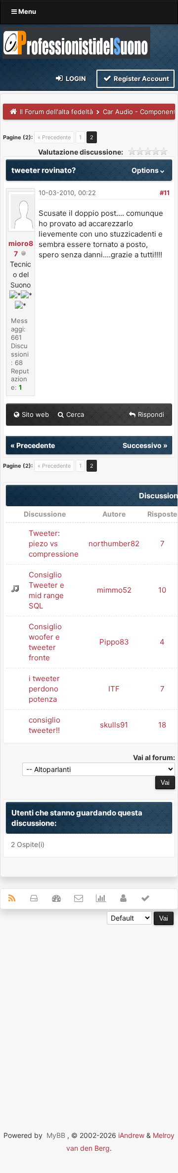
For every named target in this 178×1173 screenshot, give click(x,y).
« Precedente (54, 137)
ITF (114, 688)
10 (162, 590)
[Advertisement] (89, 1014)
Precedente (35, 445)
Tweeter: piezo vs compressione (54, 543)
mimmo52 (114, 590)
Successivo (142, 445)
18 (162, 724)
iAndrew (131, 1135)
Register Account (140, 78)
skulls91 (114, 724)
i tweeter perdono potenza (44, 689)
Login (75, 78)
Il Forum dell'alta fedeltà (56, 112)
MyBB (55, 1135)
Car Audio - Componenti (140, 112)
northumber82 (114, 543)
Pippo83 (114, 642)
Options (146, 170)
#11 (165, 193)
